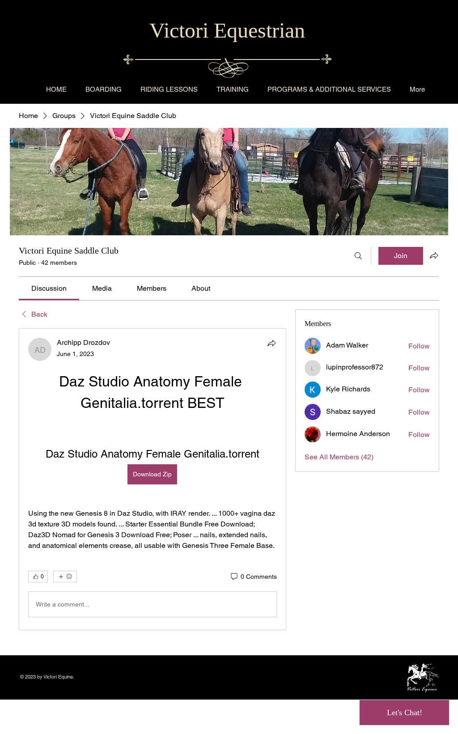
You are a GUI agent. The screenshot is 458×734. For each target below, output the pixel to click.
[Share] (271, 343)
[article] (152, 479)
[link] (49, 288)
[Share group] (433, 255)
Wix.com (84, 677)
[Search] (358, 256)
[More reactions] (65, 576)
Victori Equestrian (227, 30)
